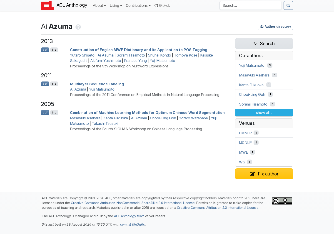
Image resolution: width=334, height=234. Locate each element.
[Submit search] (288, 5)
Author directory (278, 26)
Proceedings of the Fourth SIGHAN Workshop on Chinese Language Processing (136, 129)
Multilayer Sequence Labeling (97, 83)
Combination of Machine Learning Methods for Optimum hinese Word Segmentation (147, 112)
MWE (243, 152)
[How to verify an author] (78, 26)
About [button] (98, 5)
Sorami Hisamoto (131, 55)
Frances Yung (135, 60)
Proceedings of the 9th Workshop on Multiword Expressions (119, 66)
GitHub (164, 5)
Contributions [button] (137, 5)
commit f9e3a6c (132, 224)
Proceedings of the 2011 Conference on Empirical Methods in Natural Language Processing (144, 94)
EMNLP (245, 133)
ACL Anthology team (129, 216)
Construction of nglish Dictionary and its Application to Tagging (138, 49)
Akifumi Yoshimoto (105, 60)
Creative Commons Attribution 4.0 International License (218, 207)
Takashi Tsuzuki (105, 123)
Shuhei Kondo (159, 55)
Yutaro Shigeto (82, 55)
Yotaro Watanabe (193, 118)
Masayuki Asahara (85, 118)
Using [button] (114, 5)
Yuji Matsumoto (162, 60)
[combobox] (250, 5)
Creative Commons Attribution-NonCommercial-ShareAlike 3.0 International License (133, 203)
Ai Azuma (105, 55)
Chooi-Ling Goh (163, 118)
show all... (264, 112)
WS (242, 162)
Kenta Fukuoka (115, 118)
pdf (45, 49)
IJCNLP (245, 142)
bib (54, 49)
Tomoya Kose (185, 55)
